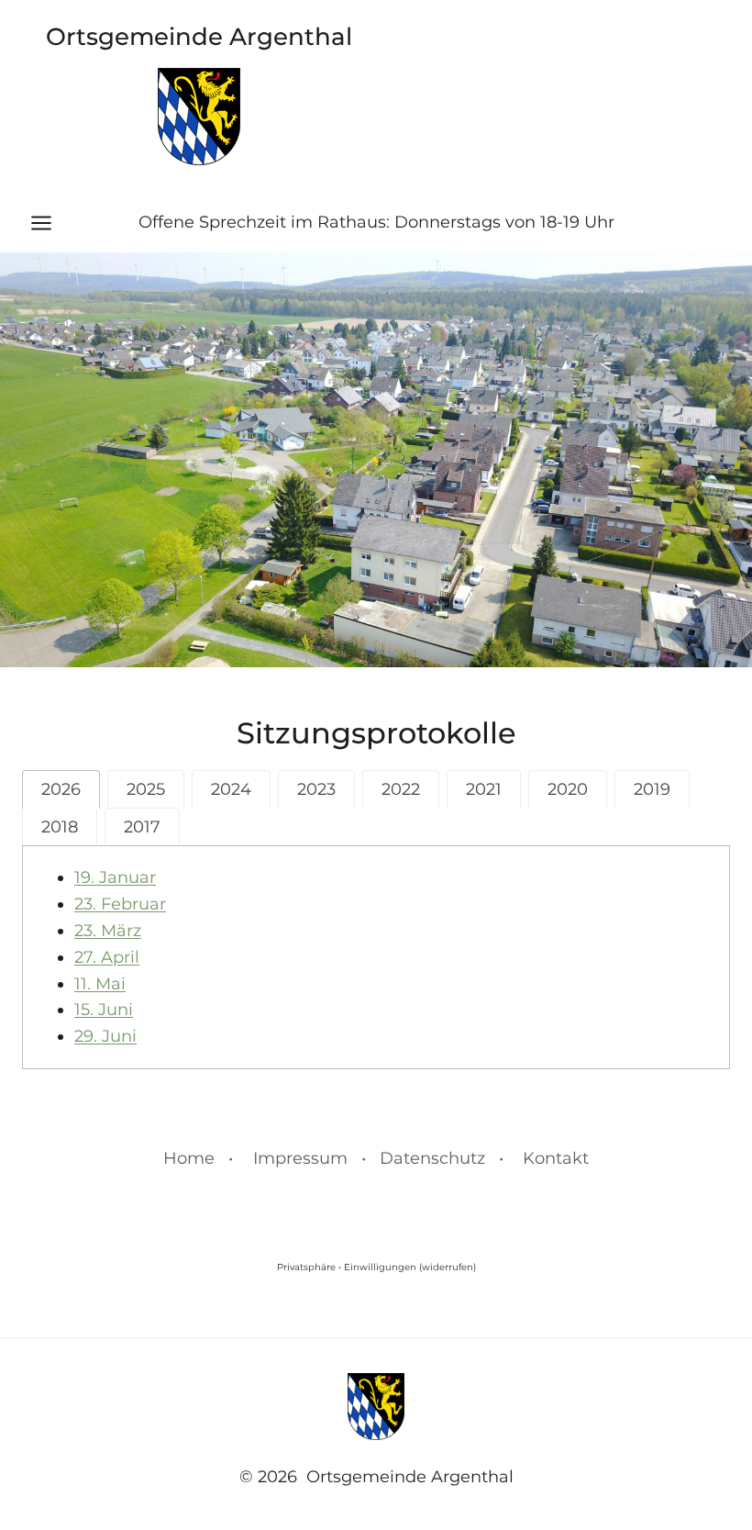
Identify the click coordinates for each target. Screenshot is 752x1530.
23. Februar (120, 904)
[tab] (61, 789)
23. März (107, 931)
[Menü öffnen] (50, 223)
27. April (106, 957)
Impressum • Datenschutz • (378, 1158)
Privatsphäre (306, 1267)
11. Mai (100, 984)
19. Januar (115, 877)
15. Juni (103, 1010)
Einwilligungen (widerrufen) (410, 1267)
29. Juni (105, 1036)
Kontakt (556, 1158)
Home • (198, 1158)
